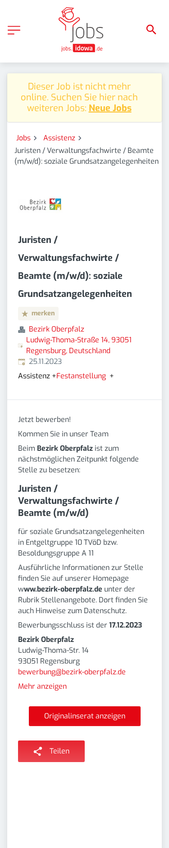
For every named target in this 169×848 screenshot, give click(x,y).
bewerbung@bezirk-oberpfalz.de (72, 672)
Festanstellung (81, 376)
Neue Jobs (110, 108)
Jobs (23, 138)
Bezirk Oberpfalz (56, 329)
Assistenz (59, 138)
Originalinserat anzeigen (84, 716)
